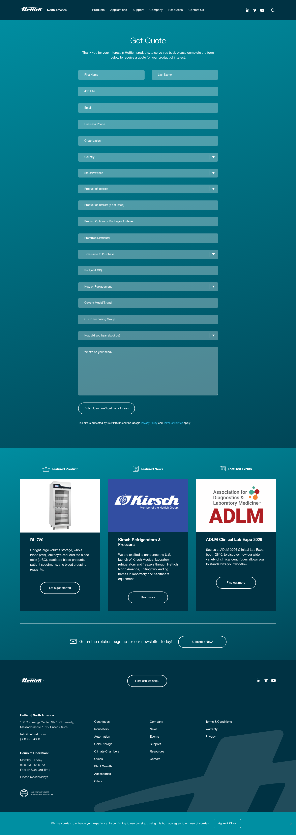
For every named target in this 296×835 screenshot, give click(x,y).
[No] (291, 824)
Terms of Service (173, 423)
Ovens (98, 759)
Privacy (211, 736)
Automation (102, 736)
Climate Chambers (106, 751)
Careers (155, 759)
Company (156, 721)
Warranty (212, 729)
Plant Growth (103, 766)
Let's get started (60, 587)
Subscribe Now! (202, 641)
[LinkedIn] (247, 10)
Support (155, 744)
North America (57, 10)
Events (154, 736)
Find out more (236, 582)
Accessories (102, 773)
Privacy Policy (149, 423)
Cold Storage (103, 744)
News (153, 729)
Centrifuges (102, 721)
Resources (157, 751)
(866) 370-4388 (30, 739)
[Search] (273, 10)
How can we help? (147, 680)
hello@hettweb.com (33, 734)
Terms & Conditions (219, 721)
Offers (98, 781)
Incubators (101, 729)
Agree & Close (227, 823)
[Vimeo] (254, 10)
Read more (148, 597)
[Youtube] (262, 10)
